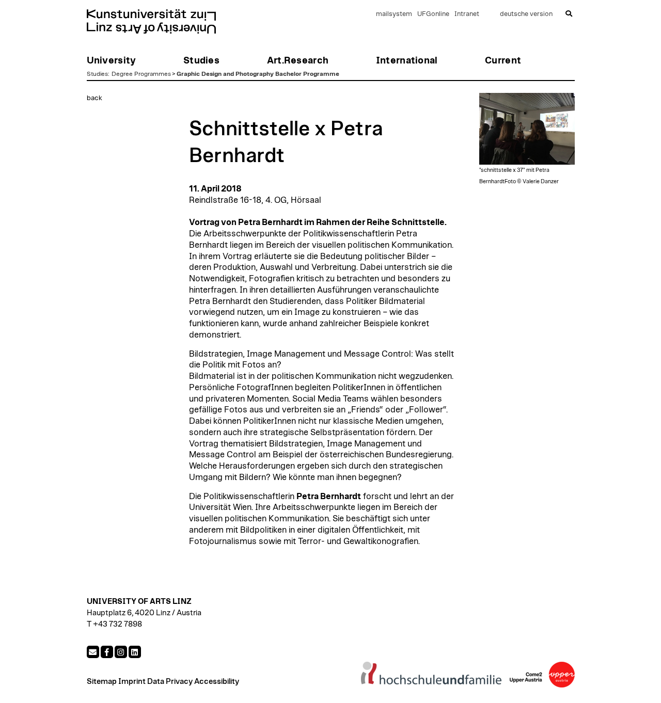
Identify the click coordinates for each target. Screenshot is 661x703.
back (94, 98)
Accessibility (216, 681)
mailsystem (394, 14)
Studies (97, 74)
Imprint (132, 681)
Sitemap (102, 681)
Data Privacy (170, 681)
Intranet (466, 14)
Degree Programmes (141, 74)
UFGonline (433, 14)
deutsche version (526, 14)
